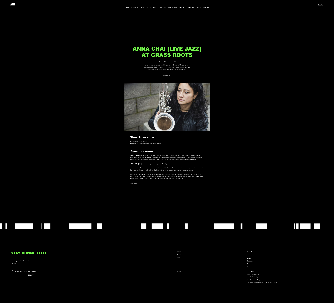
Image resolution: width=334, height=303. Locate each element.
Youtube (249, 263)
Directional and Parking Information (256, 280)
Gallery (179, 257)
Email (14, 264)
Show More (133, 183)
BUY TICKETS (167, 76)
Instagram (250, 258)
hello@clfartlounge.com (253, 274)
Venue (179, 254)
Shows (179, 251)
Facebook (249, 261)
